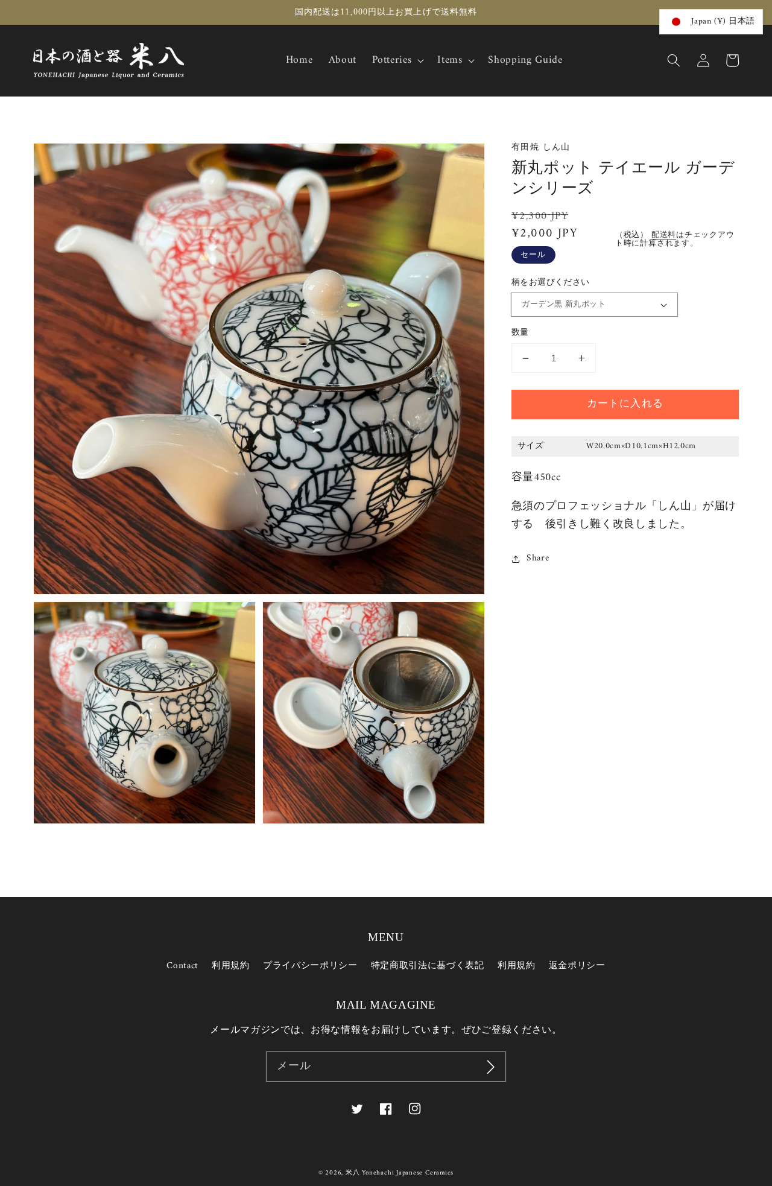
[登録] (490, 1066)
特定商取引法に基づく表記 (427, 966)
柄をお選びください (550, 283)
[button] (673, 60)
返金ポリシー (577, 966)
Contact (182, 966)
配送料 (663, 236)
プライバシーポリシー (310, 966)
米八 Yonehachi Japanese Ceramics (400, 1173)
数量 (520, 333)
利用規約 (231, 966)
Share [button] (538, 558)
